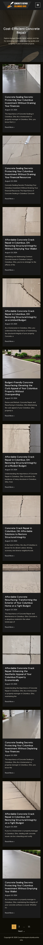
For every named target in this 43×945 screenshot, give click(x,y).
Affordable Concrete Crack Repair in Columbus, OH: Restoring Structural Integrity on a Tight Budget (20, 818)
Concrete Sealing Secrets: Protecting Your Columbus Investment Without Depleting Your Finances (21, 747)
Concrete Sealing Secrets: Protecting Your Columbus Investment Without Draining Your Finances (20, 101)
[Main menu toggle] (37, 5)
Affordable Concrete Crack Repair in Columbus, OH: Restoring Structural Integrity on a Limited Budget (20, 316)
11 (29, 926)
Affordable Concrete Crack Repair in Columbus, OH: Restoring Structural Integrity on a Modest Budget (20, 461)
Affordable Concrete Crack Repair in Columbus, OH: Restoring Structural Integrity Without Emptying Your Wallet (21, 244)
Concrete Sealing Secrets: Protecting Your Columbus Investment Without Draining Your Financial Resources (20, 173)
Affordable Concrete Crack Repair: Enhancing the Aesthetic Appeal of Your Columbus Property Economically (19, 674)
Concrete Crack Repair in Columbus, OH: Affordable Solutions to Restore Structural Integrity (18, 533)
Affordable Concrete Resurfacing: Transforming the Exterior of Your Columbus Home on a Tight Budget (21, 601)
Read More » (9, 127)
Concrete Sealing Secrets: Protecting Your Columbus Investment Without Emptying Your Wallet (21, 887)
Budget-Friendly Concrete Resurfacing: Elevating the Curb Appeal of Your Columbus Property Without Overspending (21, 388)
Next (21, 931)
